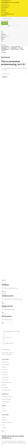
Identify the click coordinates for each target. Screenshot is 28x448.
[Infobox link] (14, 437)
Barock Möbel (5, 387)
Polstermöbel (5, 362)
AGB (3, 425)
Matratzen (4, 384)
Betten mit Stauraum (7, 382)
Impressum (4, 419)
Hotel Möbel (5, 374)
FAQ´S (3, 408)
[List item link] (14, 338)
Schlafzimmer (5, 369)
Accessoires (5, 379)
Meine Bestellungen (6, 399)
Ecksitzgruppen (5, 364)
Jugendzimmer (5, 377)
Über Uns (4, 417)
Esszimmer (4, 367)
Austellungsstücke (6, 390)
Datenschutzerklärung (7, 422)
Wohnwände (5, 372)
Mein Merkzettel (6, 401)
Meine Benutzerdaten (7, 396)
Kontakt (4, 427)
